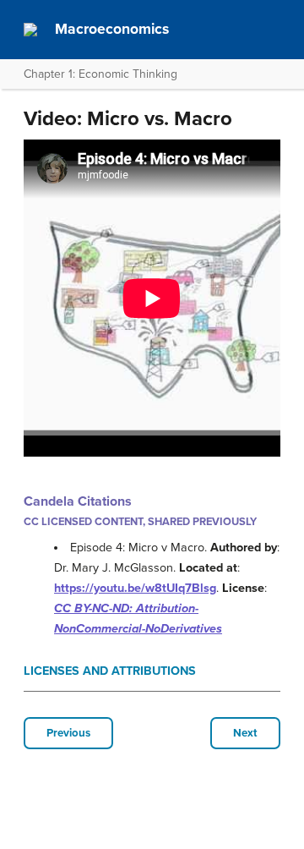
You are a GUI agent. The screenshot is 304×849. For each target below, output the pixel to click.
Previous (68, 733)
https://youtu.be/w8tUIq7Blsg (135, 588)
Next (245, 733)
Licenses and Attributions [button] (110, 671)
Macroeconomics (112, 29)
